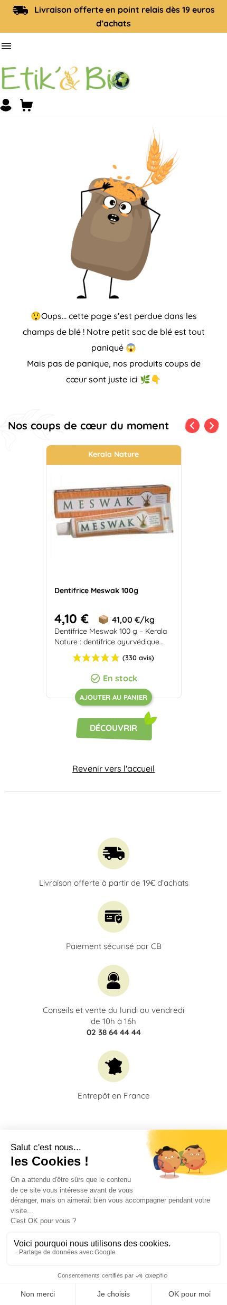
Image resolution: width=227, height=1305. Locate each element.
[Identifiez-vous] (6, 105)
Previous (190, 423)
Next (214, 423)
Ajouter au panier (113, 697)
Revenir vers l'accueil (113, 768)
